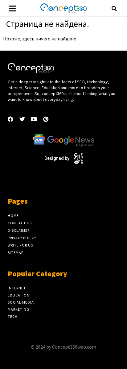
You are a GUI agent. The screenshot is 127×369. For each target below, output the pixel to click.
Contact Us (20, 223)
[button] (114, 8)
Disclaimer (19, 230)
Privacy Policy (22, 237)
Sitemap (15, 252)
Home (13, 215)
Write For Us (20, 245)
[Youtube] (34, 119)
